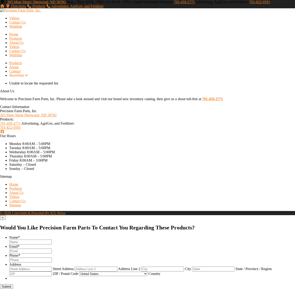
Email (14, 246)
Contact (15, 71)
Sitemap (15, 205)
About (13, 67)
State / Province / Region (254, 269)
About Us (16, 43)
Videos (14, 18)
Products (15, 38)
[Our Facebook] (2, 132)
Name (14, 237)
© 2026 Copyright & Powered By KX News (32, 213)
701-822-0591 (259, 2)
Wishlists (15, 26)
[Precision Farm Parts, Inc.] (20, 10)
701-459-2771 (184, 2)
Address (15, 264)
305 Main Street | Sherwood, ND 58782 (36, 2)
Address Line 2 (129, 269)
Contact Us (17, 22)
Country (154, 274)
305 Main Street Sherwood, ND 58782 (28, 115)
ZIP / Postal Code (65, 274)
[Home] (2, 6)
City (188, 269)
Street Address (63, 269)
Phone (14, 255)
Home (13, 34)
